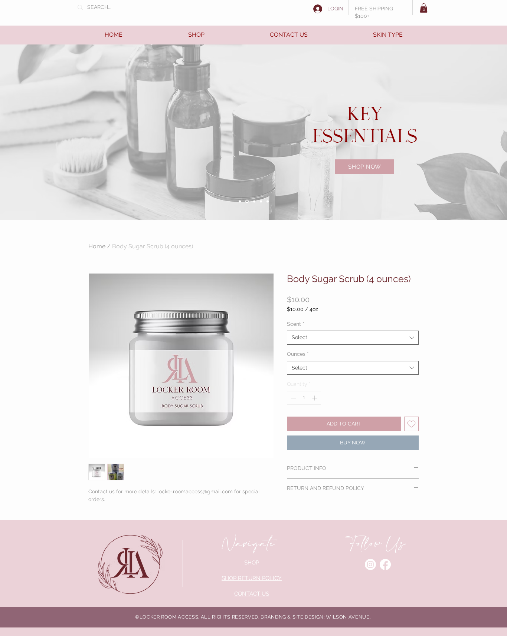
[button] (424, 8)
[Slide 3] (261, 201)
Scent (295, 324)
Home (96, 246)
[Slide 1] (254, 201)
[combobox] (353, 338)
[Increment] (315, 397)
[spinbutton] (304, 397)
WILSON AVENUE (347, 617)
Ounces (298, 354)
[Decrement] (292, 397)
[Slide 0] (240, 201)
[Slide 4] (267, 201)
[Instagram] (370, 564)
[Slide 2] (247, 201)
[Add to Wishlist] (411, 424)
